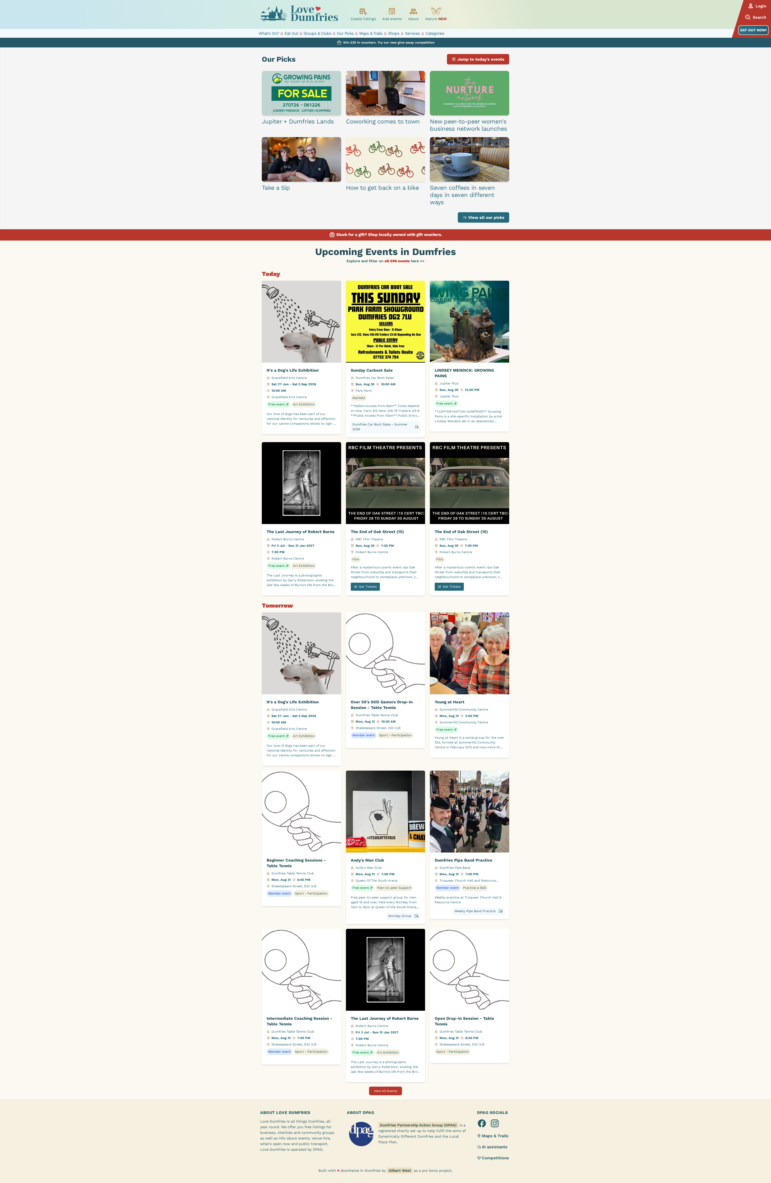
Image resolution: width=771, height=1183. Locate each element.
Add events (392, 19)
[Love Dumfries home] (299, 14)
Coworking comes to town (383, 121)
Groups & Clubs (317, 33)
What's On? (269, 33)
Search (759, 17)
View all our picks (486, 217)
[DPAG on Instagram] (495, 1123)
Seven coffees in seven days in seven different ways (462, 195)
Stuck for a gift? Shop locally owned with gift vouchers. (388, 234)
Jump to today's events (480, 59)
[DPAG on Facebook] (482, 1123)
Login (761, 6)
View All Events (385, 1091)
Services (412, 33)
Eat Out (291, 33)
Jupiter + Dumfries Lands (298, 121)
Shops (393, 33)
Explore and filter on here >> (385, 261)
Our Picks (345, 33)
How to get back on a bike (382, 187)
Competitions (495, 1157)
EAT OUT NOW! (753, 30)
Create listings (363, 19)
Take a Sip (276, 187)
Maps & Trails (370, 33)
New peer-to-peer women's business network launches (468, 125)
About (413, 19)
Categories (434, 33)
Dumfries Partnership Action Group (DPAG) (418, 1125)
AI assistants (494, 1146)
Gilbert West (400, 1170)
